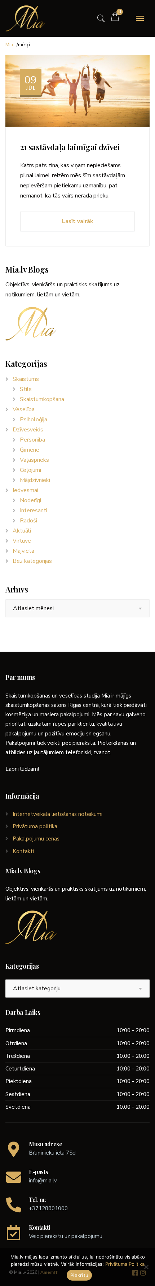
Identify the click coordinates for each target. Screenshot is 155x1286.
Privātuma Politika (125, 1264)
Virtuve (22, 541)
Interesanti (33, 510)
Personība (32, 440)
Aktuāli (22, 531)
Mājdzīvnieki (35, 480)
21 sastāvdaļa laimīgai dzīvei (70, 147)
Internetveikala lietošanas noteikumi (57, 814)
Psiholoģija (33, 419)
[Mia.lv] (25, 18)
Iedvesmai (25, 490)
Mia (9, 45)
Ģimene (29, 450)
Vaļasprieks (34, 460)
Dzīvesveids (28, 430)
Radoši (28, 521)
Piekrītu (79, 1275)
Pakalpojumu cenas (36, 838)
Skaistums (26, 379)
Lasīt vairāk (77, 221)
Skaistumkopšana (42, 399)
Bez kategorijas (32, 561)
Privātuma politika (35, 826)
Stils (26, 389)
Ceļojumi (30, 470)
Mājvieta (23, 551)
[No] (146, 1266)
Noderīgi (30, 500)
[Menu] (140, 18)
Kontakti (23, 851)
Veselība (24, 409)
